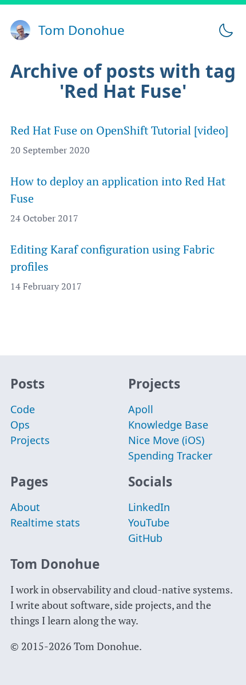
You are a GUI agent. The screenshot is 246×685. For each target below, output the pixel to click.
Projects (30, 440)
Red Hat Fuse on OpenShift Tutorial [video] (119, 130)
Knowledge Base (168, 424)
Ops (20, 424)
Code (22, 409)
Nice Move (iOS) (166, 440)
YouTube (148, 522)
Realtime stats (45, 522)
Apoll (140, 409)
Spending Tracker (170, 455)
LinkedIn (149, 507)
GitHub (145, 538)
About (25, 507)
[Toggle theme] (226, 30)
